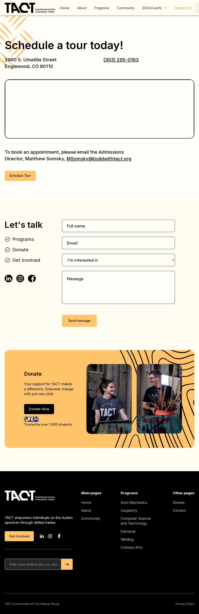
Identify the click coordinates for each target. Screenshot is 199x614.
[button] (154, 8)
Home (64, 8)
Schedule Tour (20, 175)
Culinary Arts (131, 547)
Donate (179, 502)
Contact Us (183, 8)
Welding (127, 539)
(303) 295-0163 (121, 59)
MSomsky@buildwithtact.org (98, 158)
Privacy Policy (184, 604)
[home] (30, 8)
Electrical (128, 531)
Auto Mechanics (134, 502)
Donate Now (39, 409)
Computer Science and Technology (136, 520)
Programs (101, 8)
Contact (179, 510)
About (81, 8)
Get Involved (19, 536)
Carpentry (129, 510)
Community (125, 8)
